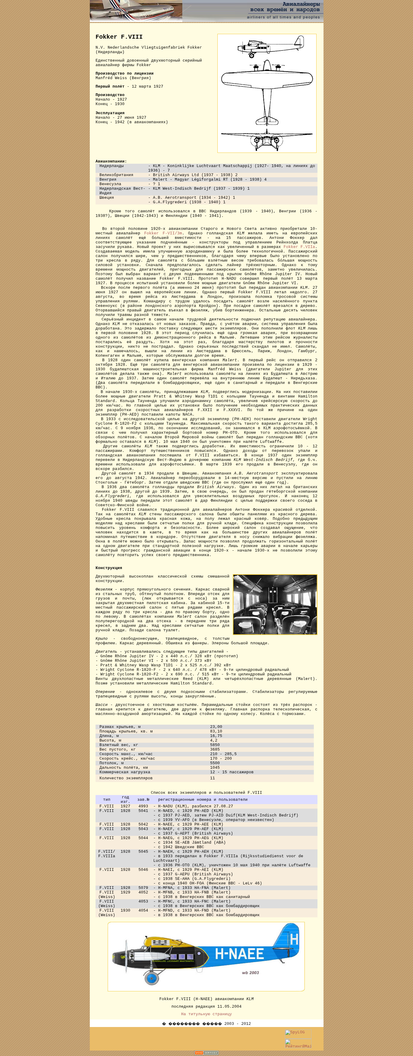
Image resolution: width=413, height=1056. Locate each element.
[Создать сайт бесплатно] (206, 1053)
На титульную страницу (206, 1014)
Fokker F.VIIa (299, 247)
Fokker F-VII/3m (163, 233)
